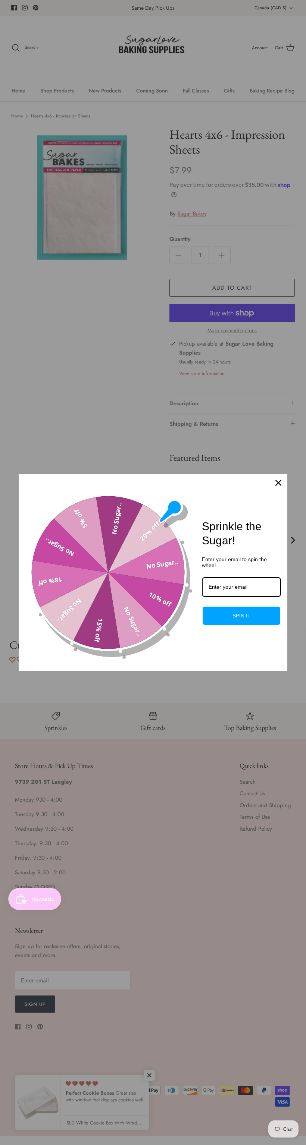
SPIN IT (241, 616)
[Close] (278, 483)
